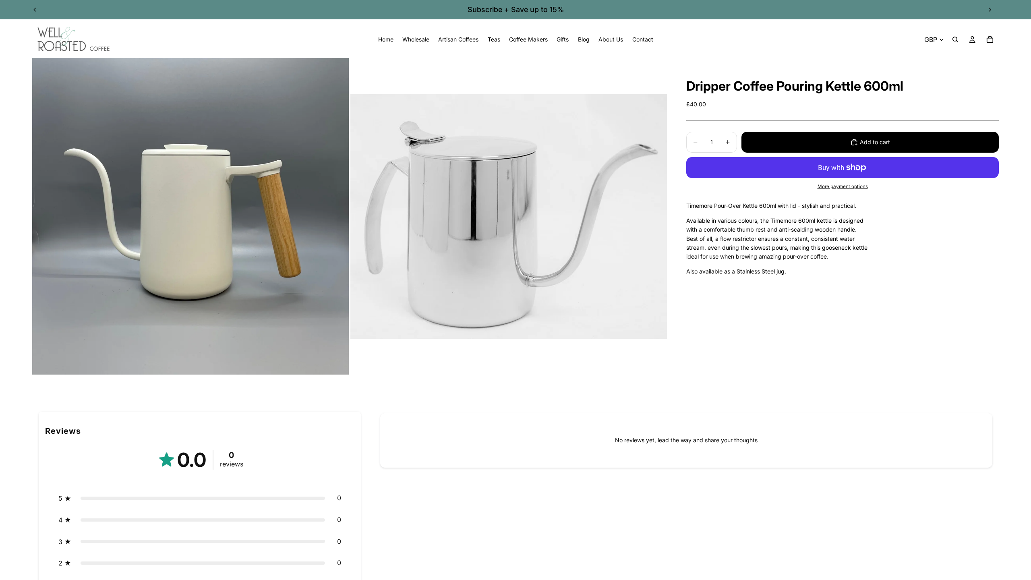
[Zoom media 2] (508, 216)
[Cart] (990, 39)
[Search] (955, 39)
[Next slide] (990, 10)
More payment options (843, 186)
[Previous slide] (35, 10)
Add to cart (875, 142)
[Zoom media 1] (190, 216)
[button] (200, 498)
